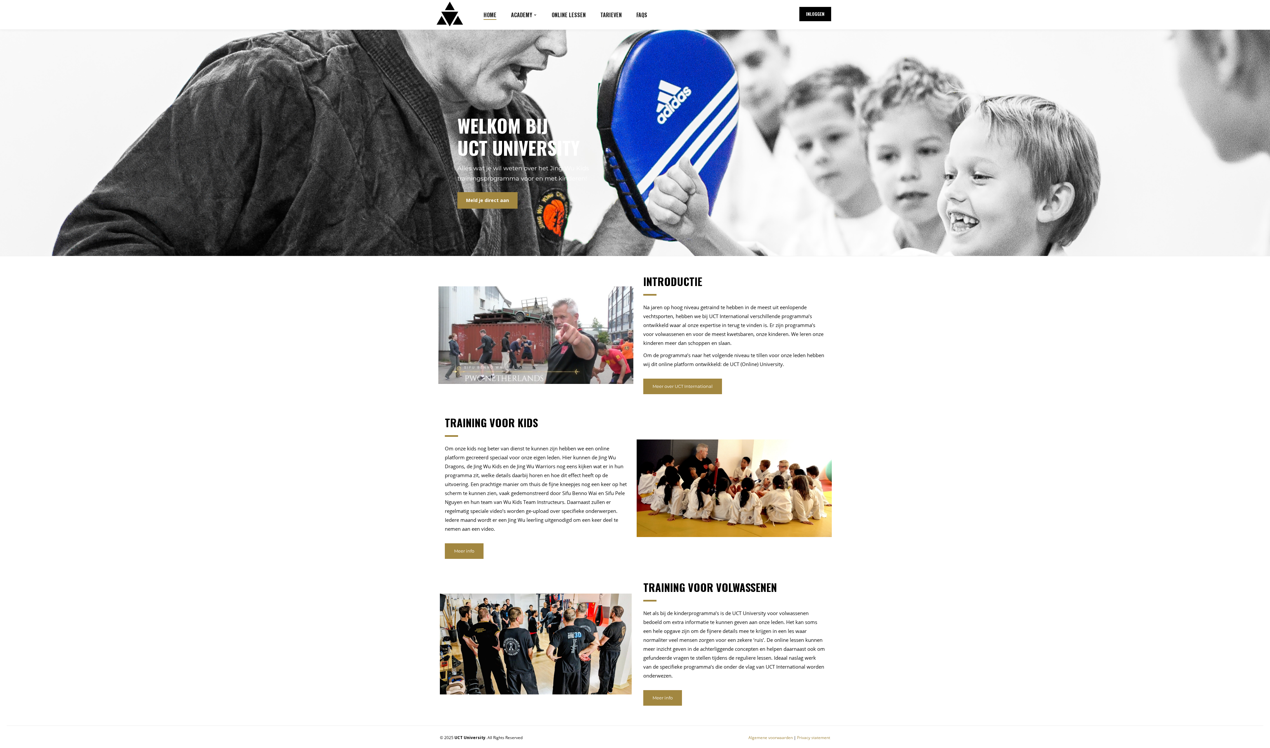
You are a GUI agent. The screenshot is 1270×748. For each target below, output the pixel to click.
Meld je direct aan (487, 200)
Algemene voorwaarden (770, 737)
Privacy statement (813, 737)
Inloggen (815, 14)
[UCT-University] (450, 14)
